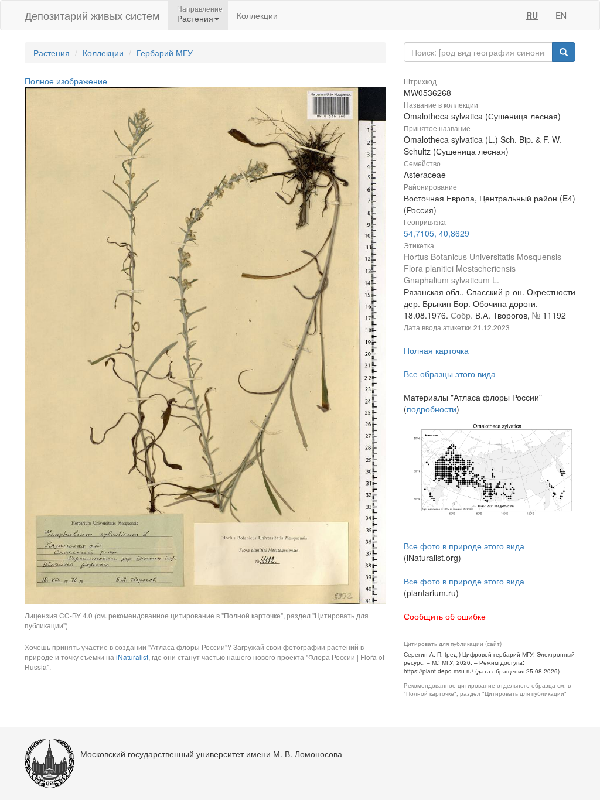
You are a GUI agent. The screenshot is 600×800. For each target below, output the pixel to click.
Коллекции (257, 15)
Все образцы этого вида (450, 374)
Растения (51, 53)
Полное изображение (66, 81)
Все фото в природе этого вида (464, 546)
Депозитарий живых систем (92, 15)
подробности (431, 409)
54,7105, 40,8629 (436, 233)
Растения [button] (195, 18)
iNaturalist (132, 657)
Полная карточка (436, 350)
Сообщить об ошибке (445, 616)
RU (532, 15)
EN (561, 15)
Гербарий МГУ (165, 53)
